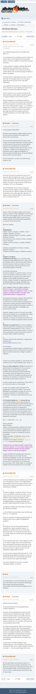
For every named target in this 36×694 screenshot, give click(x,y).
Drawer (7, 123)
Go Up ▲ (24, 690)
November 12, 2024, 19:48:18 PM (11, 659)
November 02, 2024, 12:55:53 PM (11, 171)
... (16, 36)
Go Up (3, 679)
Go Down (4, 36)
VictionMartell (10, 42)
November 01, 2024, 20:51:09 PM (11, 126)
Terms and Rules (17, 690)
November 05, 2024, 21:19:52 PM (11, 476)
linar (6, 574)
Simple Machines (22, 692)
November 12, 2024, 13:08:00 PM (11, 577)
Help (10, 690)
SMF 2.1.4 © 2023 (14, 692)
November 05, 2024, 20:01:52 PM (11, 208)
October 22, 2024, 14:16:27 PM (10, 44)
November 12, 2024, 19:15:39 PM (11, 599)
